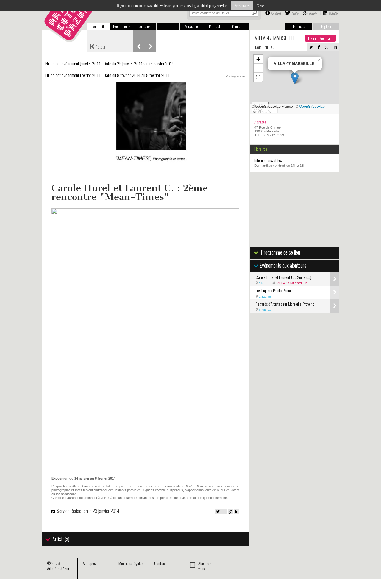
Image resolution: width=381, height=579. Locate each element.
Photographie (235, 76)
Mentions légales (130, 563)
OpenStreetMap (312, 106)
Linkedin (333, 13)
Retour (97, 46)
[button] (295, 78)
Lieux (168, 26)
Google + (313, 13)
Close (260, 5)
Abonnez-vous (205, 566)
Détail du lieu (264, 47)
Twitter (295, 13)
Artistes (144, 26)
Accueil (98, 26)
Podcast (214, 26)
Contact (237, 26)
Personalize (242, 6)
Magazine (191, 26)
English (326, 26)
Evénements (121, 26)
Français (299, 26)
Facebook (276, 13)
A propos (89, 563)
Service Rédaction (72, 510)
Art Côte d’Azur (58, 568)
